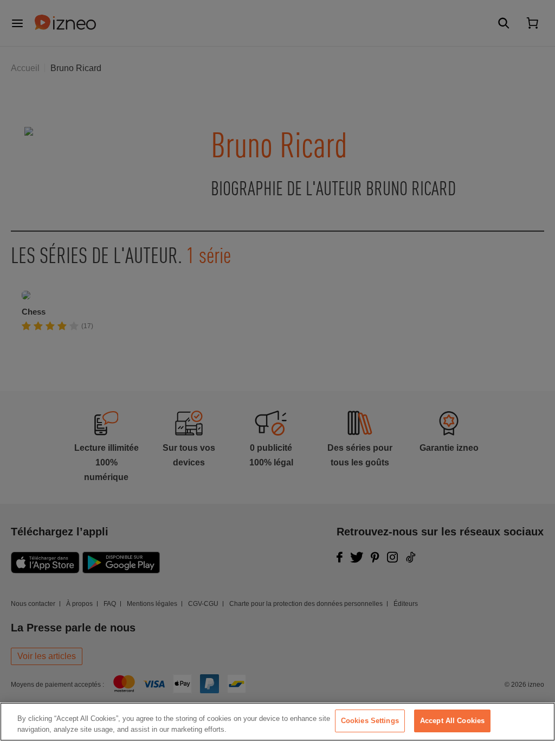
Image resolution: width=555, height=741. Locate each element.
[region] (277, 721)
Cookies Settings (370, 721)
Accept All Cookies (452, 721)
